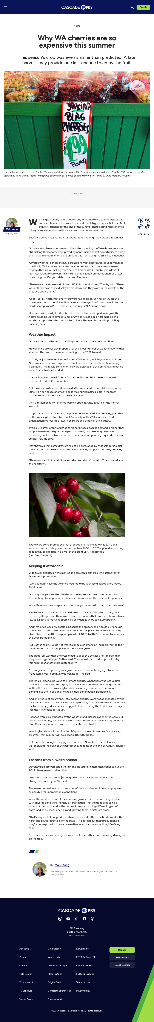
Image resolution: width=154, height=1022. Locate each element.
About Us (24, 948)
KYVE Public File (84, 965)
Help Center (25, 974)
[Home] (77, 910)
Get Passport (54, 948)
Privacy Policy (83, 990)
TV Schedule (25, 990)
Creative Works (55, 999)
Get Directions (77, 935)
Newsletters (122, 957)
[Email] (140, 226)
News (77, 26)
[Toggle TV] (62, 18)
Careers (23, 965)
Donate (143, 7)
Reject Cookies (122, 964)
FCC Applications (85, 974)
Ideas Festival (55, 974)
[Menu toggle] (5, 7)
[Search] (132, 7)
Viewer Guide (26, 999)
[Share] (140, 220)
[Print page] (147, 226)
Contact (23, 957)
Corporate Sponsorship (59, 990)
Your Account (26, 982)
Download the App (57, 965)
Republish (144, 234)
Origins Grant (54, 982)
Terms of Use (83, 982)
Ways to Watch (55, 957)
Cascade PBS (64, 1011)
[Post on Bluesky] (147, 220)
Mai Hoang (62, 865)
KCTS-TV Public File (86, 957)
